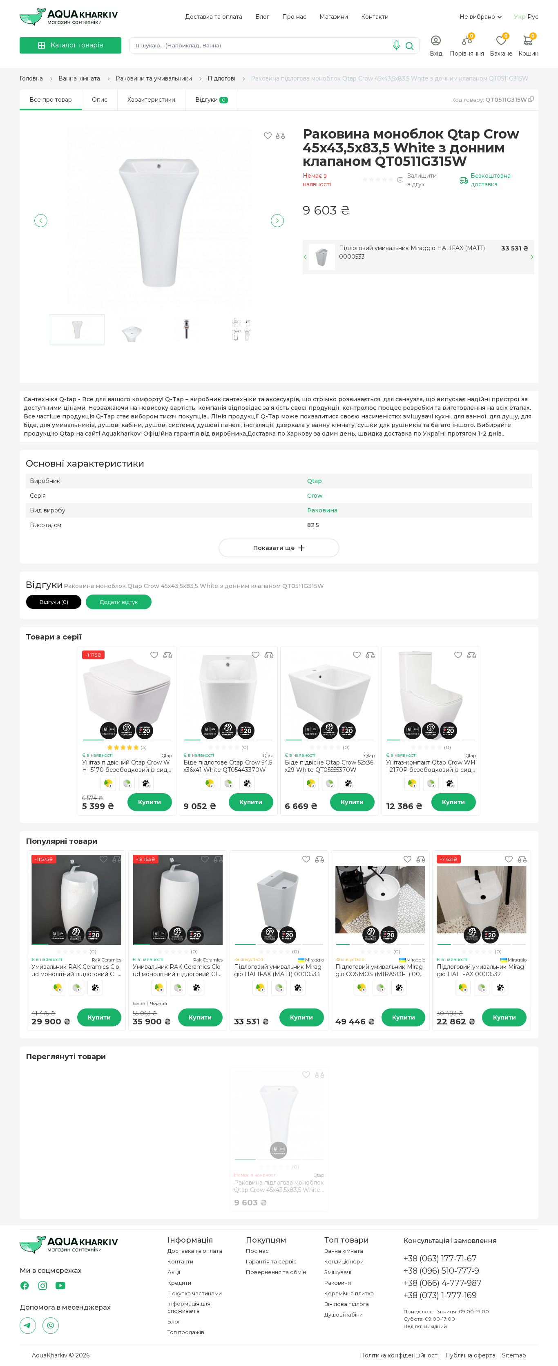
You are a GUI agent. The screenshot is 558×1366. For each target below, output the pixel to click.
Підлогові (221, 78)
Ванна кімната (79, 78)
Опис (99, 99)
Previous (40, 220)
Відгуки (210, 99)
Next (277, 220)
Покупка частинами (194, 1293)
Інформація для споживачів (188, 1307)
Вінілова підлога (346, 1304)
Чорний (158, 1003)
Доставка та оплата (213, 16)
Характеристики (151, 99)
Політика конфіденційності (399, 1355)
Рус (532, 16)
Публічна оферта (470, 1355)
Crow (315, 495)
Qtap (314, 481)
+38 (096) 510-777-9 (441, 1271)
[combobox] (479, 17)
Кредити (179, 1282)
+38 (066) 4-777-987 (443, 1283)
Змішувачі (337, 1272)
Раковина (322, 510)
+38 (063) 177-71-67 (440, 1258)
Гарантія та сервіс (271, 1261)
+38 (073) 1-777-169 (440, 1295)
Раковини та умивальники (154, 78)
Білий (139, 1003)
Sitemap (514, 1355)
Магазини (333, 16)
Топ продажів (185, 1332)
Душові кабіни (343, 1314)
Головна (31, 78)
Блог (262, 16)
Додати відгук (119, 602)
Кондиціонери (344, 1261)
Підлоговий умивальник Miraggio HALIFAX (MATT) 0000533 (412, 252)
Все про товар (50, 99)
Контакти (374, 16)
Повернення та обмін (276, 1272)
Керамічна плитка (349, 1293)
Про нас (294, 16)
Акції (173, 1272)
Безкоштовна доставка (491, 180)
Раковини (337, 1282)
